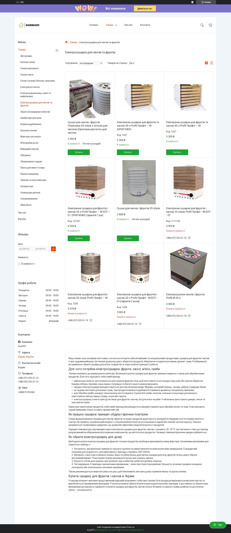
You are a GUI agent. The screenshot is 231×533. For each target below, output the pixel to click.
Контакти (145, 25)
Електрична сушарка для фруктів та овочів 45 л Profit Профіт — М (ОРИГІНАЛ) (138, 126)
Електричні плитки (30, 87)
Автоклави (26, 56)
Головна (93, 25)
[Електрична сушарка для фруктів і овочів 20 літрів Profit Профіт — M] (90, 268)
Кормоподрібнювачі (30, 124)
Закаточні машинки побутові (35, 112)
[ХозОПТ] (30, 25)
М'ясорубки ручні (29, 143)
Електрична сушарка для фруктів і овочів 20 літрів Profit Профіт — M (88, 296)
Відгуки (22, 219)
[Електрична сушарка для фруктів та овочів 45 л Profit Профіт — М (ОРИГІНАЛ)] (139, 96)
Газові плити (26, 74)
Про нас (128, 25)
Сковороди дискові (30, 192)
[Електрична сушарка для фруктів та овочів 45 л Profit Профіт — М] (188, 96)
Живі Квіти (25, 205)
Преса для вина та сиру (32, 167)
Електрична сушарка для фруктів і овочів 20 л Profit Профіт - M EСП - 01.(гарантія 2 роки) (137, 298)
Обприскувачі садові (31, 161)
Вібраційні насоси (29, 149)
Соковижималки (28, 198)
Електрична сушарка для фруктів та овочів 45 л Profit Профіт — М (187, 124)
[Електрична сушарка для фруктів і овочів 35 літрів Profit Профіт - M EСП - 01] (188, 182)
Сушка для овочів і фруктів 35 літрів (138, 208)
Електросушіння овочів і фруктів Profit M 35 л (185, 296)
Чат (220, 525)
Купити (78, 152)
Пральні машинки (29, 174)
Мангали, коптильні (30, 136)
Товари (110, 25)
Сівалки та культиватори (33, 180)
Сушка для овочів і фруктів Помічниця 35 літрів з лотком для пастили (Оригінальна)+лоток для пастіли (87, 127)
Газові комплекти (29, 68)
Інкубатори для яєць (31, 118)
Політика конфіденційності (132, 530)
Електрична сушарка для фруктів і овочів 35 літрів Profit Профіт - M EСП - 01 (188, 212)
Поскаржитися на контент (107, 530)
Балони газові (27, 62)
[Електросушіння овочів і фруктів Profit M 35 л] (188, 268)
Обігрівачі (25, 155)
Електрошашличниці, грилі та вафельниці (35, 95)
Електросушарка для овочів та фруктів (36, 104)
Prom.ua (130, 527)
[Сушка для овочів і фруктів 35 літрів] (139, 182)
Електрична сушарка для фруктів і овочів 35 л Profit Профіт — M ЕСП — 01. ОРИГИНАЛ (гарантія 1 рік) (89, 212)
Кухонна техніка (28, 130)
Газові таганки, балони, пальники (37, 81)
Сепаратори (26, 186)
